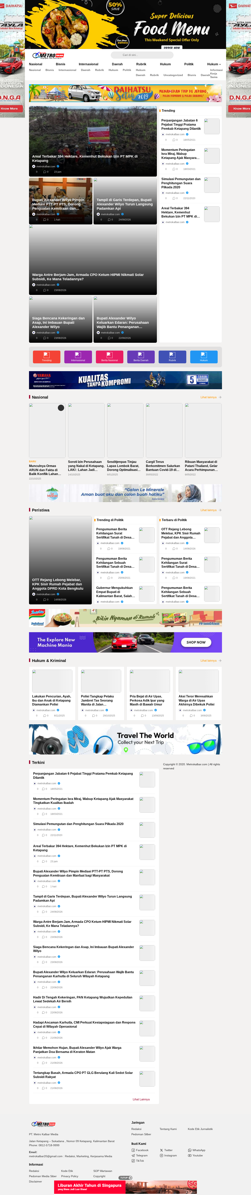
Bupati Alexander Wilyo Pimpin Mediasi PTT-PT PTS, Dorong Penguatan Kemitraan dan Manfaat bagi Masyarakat (58, 204)
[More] (152, 171)
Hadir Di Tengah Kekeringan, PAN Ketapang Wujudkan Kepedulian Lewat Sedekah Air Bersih (82, 999)
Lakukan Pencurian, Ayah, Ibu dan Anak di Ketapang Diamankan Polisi (51, 700)
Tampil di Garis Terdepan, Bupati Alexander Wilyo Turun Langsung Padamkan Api (125, 204)
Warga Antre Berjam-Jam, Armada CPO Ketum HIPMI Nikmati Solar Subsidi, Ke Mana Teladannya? (88, 277)
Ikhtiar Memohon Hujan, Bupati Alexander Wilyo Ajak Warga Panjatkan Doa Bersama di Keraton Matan (77, 1050)
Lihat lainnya (208, 397)
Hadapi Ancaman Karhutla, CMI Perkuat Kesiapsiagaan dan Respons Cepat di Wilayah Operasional (84, 1024)
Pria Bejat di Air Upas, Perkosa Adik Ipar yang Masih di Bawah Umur (147, 700)
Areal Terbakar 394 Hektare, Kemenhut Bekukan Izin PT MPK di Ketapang (85, 158)
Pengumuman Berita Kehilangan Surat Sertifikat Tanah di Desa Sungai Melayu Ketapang (115, 533)
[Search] (115, 55)
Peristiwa (40, 510)
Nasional (40, 397)
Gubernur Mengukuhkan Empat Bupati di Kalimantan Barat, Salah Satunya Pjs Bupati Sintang (114, 592)
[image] (52, 681)
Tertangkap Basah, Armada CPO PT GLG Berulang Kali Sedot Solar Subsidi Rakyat (83, 1075)
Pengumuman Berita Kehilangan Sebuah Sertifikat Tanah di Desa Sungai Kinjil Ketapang (113, 563)
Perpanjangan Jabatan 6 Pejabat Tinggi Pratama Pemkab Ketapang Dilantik (181, 124)
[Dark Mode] (219, 55)
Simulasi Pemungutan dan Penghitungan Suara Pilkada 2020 (181, 183)
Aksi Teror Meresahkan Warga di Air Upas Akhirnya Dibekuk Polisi (196, 700)
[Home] (208, 55)
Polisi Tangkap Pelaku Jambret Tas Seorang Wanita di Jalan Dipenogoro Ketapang (97, 701)
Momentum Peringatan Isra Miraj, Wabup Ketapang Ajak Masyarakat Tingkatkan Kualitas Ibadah (181, 154)
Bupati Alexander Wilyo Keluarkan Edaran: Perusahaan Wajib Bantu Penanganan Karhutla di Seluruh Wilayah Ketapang (123, 322)
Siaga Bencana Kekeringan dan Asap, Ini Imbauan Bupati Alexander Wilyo (58, 322)
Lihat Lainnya (141, 1099)
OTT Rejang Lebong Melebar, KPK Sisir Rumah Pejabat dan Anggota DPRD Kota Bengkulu (57, 584)
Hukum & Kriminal (49, 660)
